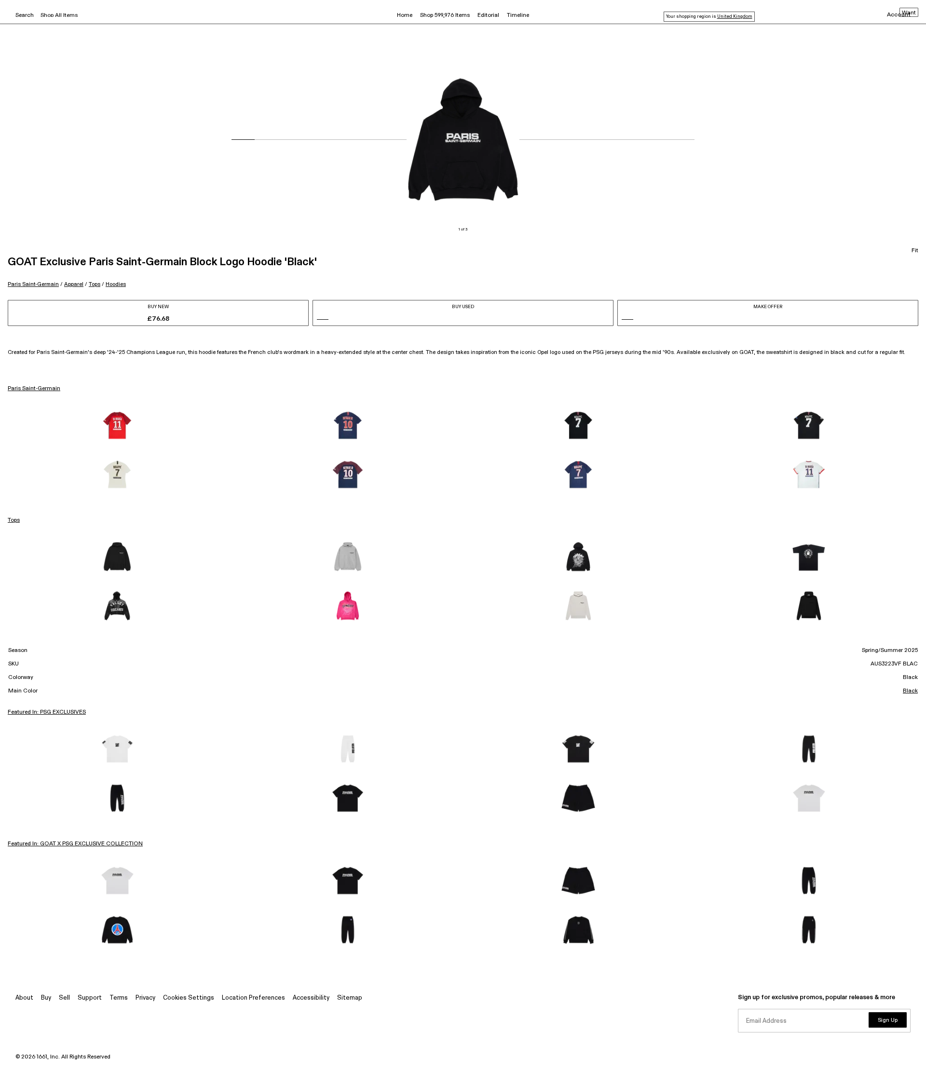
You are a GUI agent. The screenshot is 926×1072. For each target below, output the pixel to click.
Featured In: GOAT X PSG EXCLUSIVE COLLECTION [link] (75, 844)
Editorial (488, 15)
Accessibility (311, 998)
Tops (94, 284)
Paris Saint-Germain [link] (34, 389)
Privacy (145, 998)
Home (404, 15)
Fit (915, 251)
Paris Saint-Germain (33, 284)
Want (909, 13)
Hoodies (116, 284)
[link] (117, 425)
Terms (118, 998)
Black (910, 691)
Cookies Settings (188, 998)
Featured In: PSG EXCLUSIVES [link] (47, 712)
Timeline (518, 15)
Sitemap (349, 998)
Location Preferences (253, 998)
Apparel (73, 284)
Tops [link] (14, 520)
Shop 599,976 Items (445, 15)
